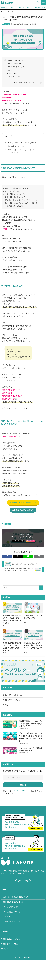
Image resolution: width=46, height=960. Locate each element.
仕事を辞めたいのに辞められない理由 (22, 143)
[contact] (30, 880)
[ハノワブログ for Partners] (7, 2)
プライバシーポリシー (20, 791)
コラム (7, 24)
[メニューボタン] (43, 2)
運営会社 (6, 917)
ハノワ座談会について (11, 912)
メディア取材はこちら (11, 921)
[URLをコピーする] (39, 556)
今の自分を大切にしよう (17, 146)
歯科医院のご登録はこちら (13, 902)
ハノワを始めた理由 (10, 907)
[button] (7, 556)
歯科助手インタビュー (13, 700)
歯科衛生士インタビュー (14, 695)
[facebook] (15, 880)
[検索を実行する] (41, 587)
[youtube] (26, 880)
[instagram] (23, 880)
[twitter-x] (19, 880)
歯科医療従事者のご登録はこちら (15, 897)
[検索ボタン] (38, 2)
